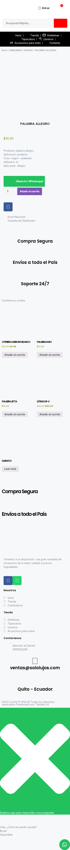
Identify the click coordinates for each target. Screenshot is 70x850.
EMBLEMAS (16, 50)
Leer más (10, 468)
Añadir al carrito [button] (14, 354)
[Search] (60, 23)
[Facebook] (8, 206)
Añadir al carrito (29, 191)
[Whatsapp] (17, 580)
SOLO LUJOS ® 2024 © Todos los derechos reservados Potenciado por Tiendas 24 (28, 703)
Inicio (5, 50)
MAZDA (28, 50)
